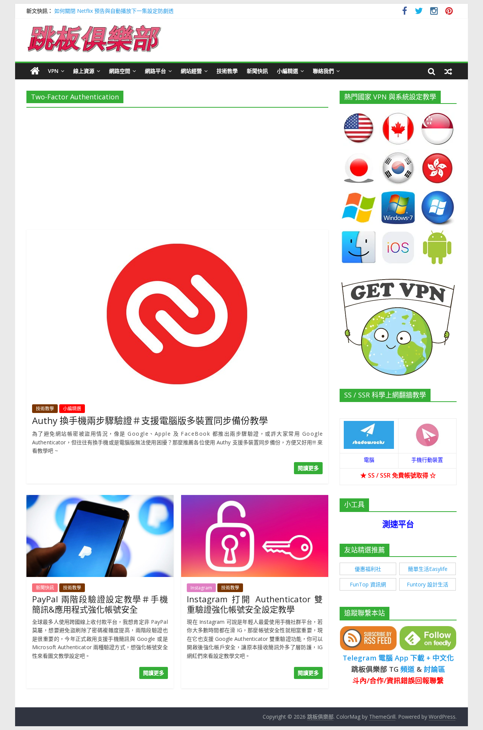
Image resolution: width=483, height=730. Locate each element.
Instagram (201, 588)
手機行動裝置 (427, 459)
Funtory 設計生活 (427, 584)
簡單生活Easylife (428, 568)
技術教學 (227, 70)
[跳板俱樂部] (94, 26)
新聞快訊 (257, 70)
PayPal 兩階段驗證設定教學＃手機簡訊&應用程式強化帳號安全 (100, 603)
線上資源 (83, 70)
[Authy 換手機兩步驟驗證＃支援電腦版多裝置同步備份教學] (177, 234)
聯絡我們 (323, 70)
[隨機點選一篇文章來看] (448, 71)
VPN (53, 70)
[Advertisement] (177, 166)
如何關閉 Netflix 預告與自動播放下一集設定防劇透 (114, 10)
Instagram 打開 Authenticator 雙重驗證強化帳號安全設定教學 (255, 603)
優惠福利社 (368, 568)
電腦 (369, 459)
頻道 (407, 669)
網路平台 (155, 70)
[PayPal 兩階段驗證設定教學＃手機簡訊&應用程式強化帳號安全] (100, 499)
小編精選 (287, 70)
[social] (404, 11)
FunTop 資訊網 (368, 584)
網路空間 (119, 70)
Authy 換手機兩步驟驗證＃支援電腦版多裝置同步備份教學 (150, 420)
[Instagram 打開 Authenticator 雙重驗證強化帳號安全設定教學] (254, 499)
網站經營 (191, 70)
